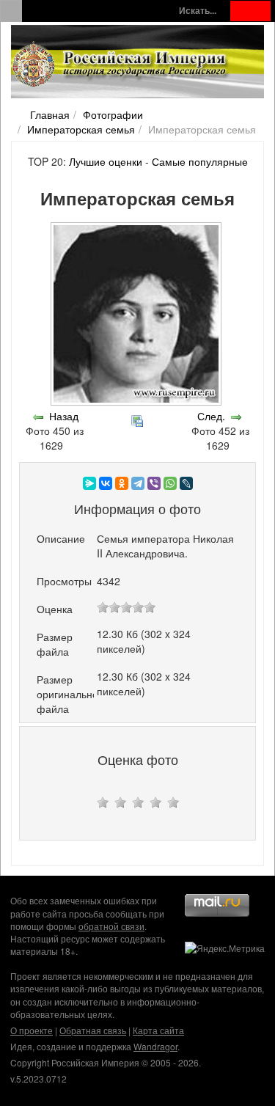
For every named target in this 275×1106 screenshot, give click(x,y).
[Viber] (154, 483)
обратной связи (111, 926)
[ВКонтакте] (105, 483)
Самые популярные (200, 161)
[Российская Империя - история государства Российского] (121, 64)
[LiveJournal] (186, 483)
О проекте (31, 1030)
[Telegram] (137, 483)
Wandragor (155, 1046)
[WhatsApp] (170, 483)
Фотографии (113, 114)
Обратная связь (92, 1030)
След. (211, 416)
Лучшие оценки (105, 161)
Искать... (197, 10)
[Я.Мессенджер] (89, 483)
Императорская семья (81, 129)
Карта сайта (158, 1030)
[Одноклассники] (121, 483)
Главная (50, 114)
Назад (63, 416)
